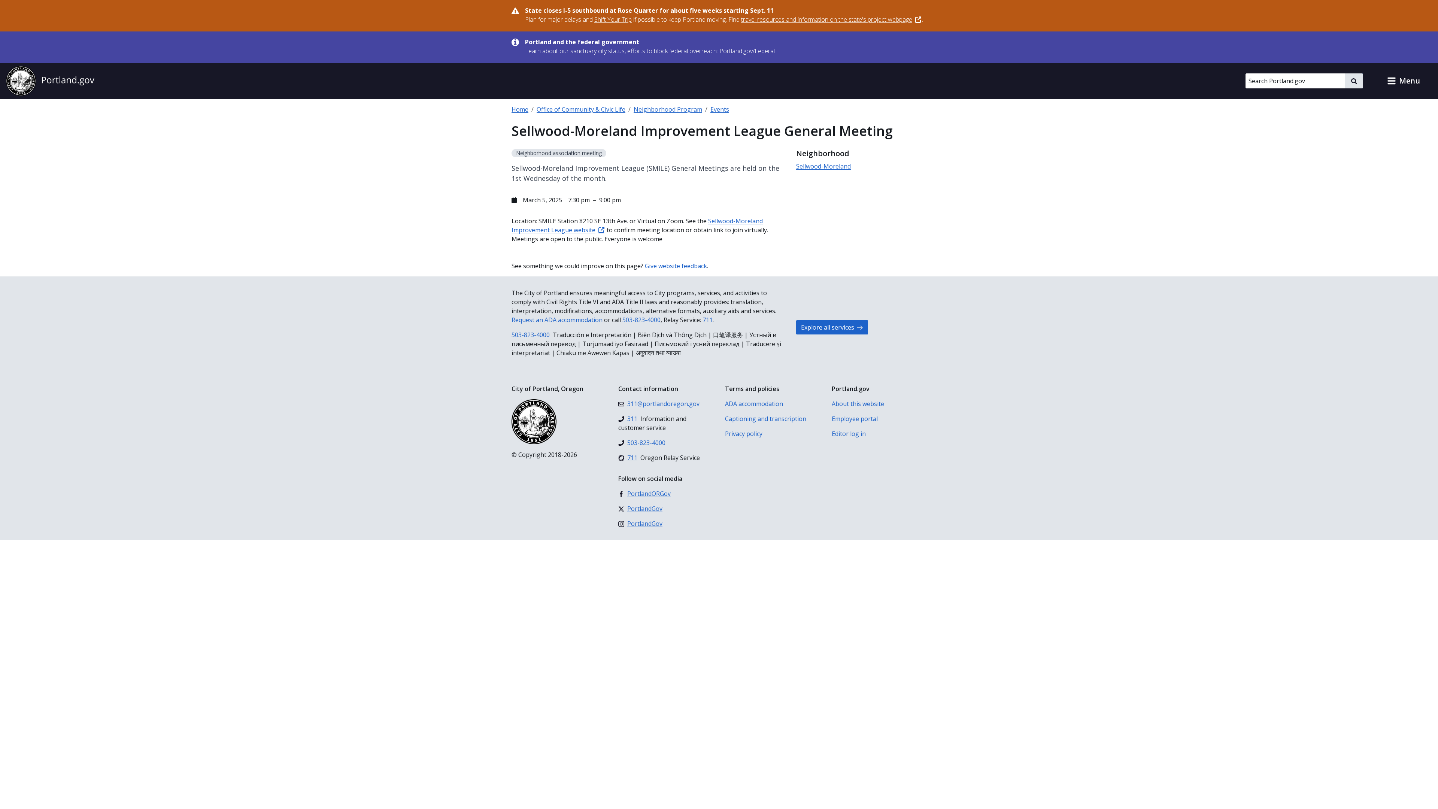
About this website (858, 404)
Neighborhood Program (668, 109)
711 (708, 320)
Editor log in (849, 434)
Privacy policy (743, 434)
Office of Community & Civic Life (581, 109)
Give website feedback (676, 266)
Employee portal (855, 419)
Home (520, 109)
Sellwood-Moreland (823, 166)
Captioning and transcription (765, 419)
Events (719, 109)
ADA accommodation (754, 404)
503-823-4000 (641, 320)
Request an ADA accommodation (557, 320)
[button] (1403, 80)
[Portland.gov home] (50, 81)
